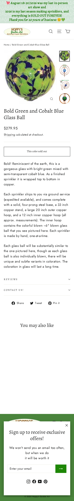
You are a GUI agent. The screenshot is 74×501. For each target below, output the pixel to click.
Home (7, 44)
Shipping (9, 135)
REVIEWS (11, 279)
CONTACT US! (14, 290)
